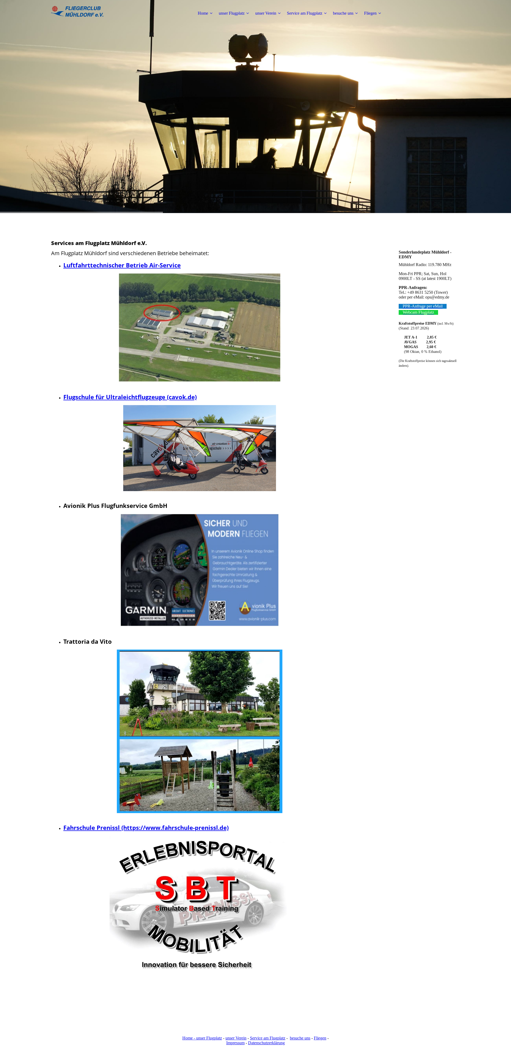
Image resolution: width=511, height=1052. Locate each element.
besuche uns (343, 13)
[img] (84, 13)
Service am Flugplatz (304, 13)
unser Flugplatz (232, 13)
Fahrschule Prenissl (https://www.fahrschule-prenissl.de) (146, 827)
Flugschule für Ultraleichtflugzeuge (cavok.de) (130, 397)
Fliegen (370, 13)
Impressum (235, 1043)
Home (203, 13)
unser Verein (265, 13)
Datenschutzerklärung (266, 1043)
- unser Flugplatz (207, 1038)
